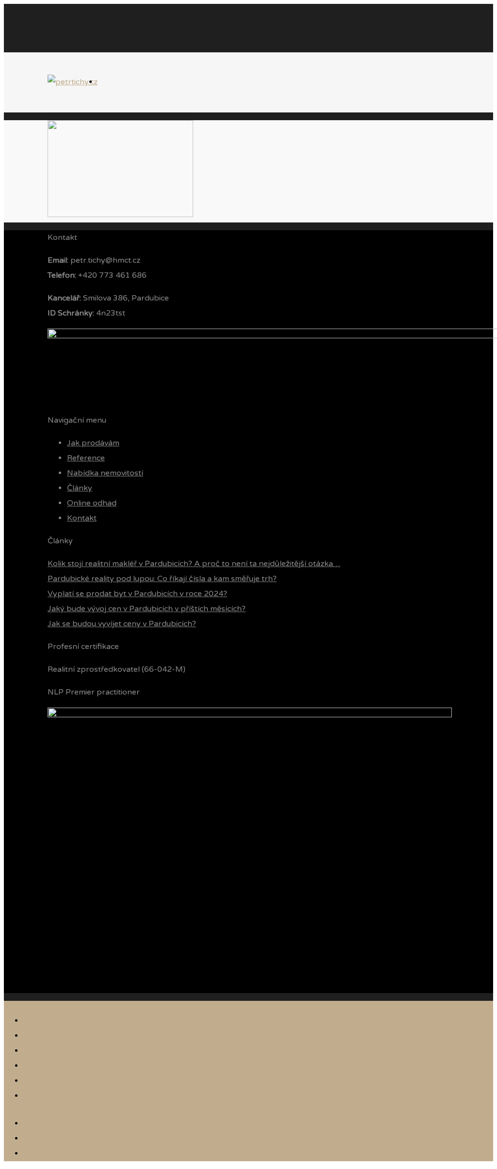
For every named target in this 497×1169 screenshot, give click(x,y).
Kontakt (82, 518)
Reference (86, 458)
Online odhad (91, 503)
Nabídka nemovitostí (105, 473)
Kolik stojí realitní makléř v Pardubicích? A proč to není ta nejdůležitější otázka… (194, 564)
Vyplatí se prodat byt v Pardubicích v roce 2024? (137, 594)
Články (79, 488)
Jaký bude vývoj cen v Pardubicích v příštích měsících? (147, 609)
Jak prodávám (93, 443)
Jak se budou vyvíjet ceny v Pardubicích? (122, 624)
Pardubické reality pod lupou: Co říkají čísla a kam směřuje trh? (162, 579)
